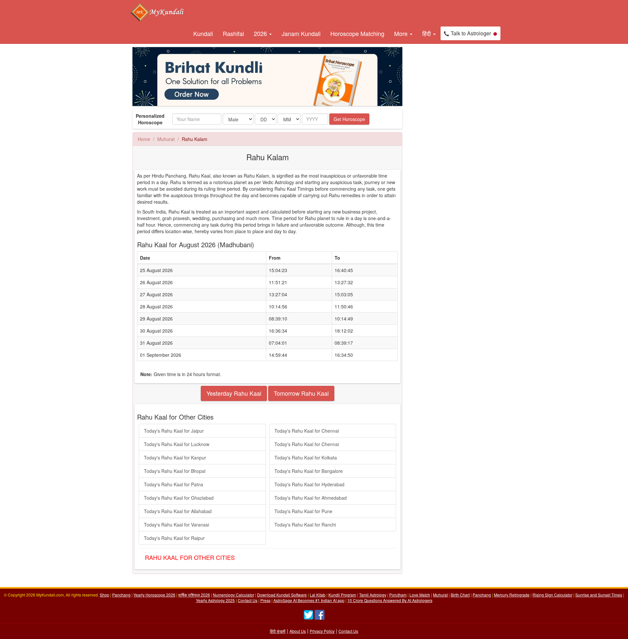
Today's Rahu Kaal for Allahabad (178, 511)
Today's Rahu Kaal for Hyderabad (309, 484)
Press (265, 600)
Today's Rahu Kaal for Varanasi (176, 524)
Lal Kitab (317, 594)
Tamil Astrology (372, 594)
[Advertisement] (438, 145)
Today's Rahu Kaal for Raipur (174, 538)
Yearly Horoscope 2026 (154, 594)
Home (144, 139)
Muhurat (166, 139)
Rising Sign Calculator (552, 594)
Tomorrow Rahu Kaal (301, 393)
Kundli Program (342, 594)
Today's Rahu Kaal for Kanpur (175, 457)
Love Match (420, 594)
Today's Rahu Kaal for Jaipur (174, 430)
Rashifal (233, 33)
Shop (104, 594)
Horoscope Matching (357, 33)
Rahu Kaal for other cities (190, 557)
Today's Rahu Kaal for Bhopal (174, 471)
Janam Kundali (301, 33)
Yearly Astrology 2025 (215, 600)
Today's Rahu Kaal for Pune (303, 511)
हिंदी (427, 33)
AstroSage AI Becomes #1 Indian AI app (308, 600)
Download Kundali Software (282, 594)
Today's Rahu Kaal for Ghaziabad (179, 497)
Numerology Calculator (233, 594)
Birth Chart (460, 594)
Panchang (121, 594)
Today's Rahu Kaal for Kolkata (305, 457)
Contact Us (247, 600)
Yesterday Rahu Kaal (233, 393)
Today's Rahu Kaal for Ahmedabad (310, 497)
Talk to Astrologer (471, 33)
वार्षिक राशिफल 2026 (194, 594)
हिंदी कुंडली (278, 631)
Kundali (203, 33)
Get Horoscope (349, 119)
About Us (297, 631)
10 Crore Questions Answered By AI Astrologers (389, 600)
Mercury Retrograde (512, 594)
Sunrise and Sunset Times (598, 594)
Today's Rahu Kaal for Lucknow (176, 444)
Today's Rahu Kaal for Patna (173, 484)
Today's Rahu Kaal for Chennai (306, 430)
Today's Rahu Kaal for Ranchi (305, 524)
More (401, 33)
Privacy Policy (322, 631)
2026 (261, 33)
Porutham (398, 594)
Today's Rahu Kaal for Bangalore (308, 471)
